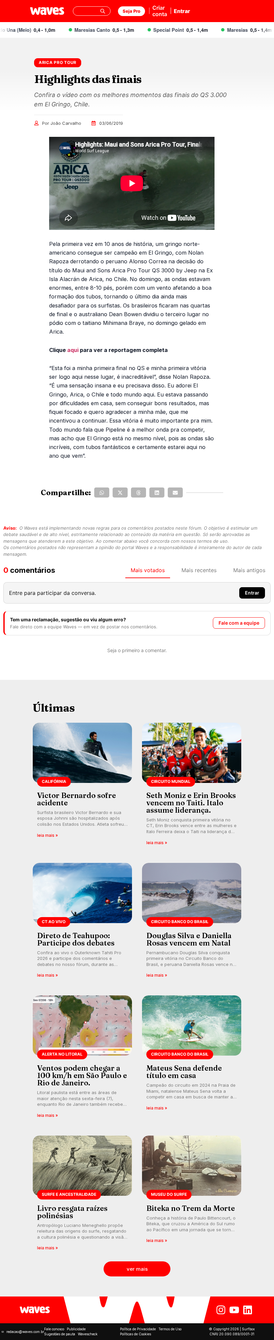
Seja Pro (131, 11)
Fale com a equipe (239, 623)
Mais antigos (249, 570)
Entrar (182, 11)
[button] (101, 492)
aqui (73, 350)
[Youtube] (234, 1310)
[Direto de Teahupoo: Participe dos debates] (82, 922)
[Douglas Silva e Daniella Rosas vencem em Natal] (191, 922)
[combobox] (92, 11)
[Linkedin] (247, 1310)
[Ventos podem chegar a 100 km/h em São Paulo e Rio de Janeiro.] (82, 1058)
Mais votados (148, 570)
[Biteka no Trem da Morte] (191, 1195)
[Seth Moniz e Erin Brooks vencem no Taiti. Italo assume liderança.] (191, 786)
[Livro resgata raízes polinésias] (82, 1195)
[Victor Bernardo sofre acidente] (82, 786)
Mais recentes (199, 570)
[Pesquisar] (103, 11)
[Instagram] (221, 1310)
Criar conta (159, 10)
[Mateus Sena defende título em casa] (191, 1058)
